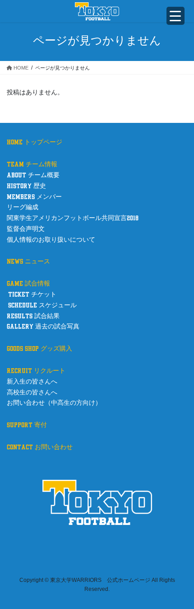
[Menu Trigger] (175, 16)
